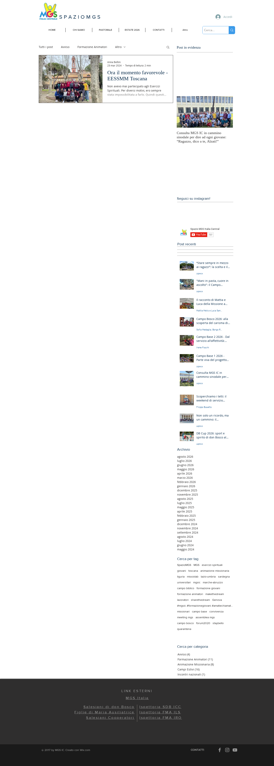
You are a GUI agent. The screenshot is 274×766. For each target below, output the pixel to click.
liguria (181, 576)
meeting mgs (185, 617)
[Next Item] (226, 112)
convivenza (216, 611)
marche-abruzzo (213, 582)
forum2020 (203, 623)
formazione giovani (208, 588)
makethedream (214, 594)
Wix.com (85, 750)
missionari (183, 611)
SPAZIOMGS (80, 17)
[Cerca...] (232, 30)
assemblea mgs (205, 617)
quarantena (184, 629)
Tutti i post (46, 47)
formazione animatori (190, 594)
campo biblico (185, 588)
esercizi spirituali (212, 564)
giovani (181, 570)
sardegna (224, 576)
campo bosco (185, 623)
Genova (217, 599)
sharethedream (200, 599)
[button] (168, 47)
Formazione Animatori (92, 47)
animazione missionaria (214, 570)
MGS (196, 564)
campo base (199, 611)
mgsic (196, 582)
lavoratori (183, 599)
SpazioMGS (184, 564)
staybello (218, 623)
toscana (193, 570)
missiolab (192, 576)
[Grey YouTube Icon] (235, 750)
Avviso (65, 47)
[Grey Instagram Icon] (227, 750)
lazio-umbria (208, 576)
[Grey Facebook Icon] (219, 750)
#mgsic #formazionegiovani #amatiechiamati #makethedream (205, 605)
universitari (184, 582)
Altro (118, 47)
